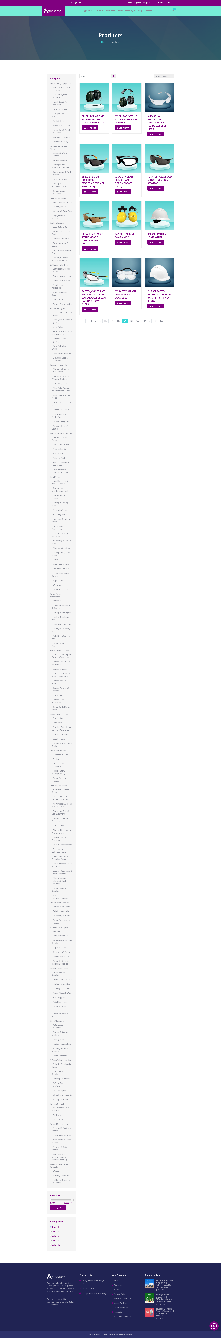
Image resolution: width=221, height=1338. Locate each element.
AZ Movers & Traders (123, 1334)
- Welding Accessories (61, 1175)
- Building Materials (60, 911)
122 (137, 321)
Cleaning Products (58, 198)
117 (105, 321)
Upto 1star (56, 1245)
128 (155, 321)
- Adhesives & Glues (60, 754)
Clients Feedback (121, 1307)
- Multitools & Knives (61, 548)
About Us (118, 1285)
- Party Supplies (58, 997)
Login (129, 2)
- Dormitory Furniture (61, 915)
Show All (55, 1227)
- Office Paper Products (62, 1095)
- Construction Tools (61, 906)
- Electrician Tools (59, 510)
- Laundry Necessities (61, 988)
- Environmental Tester (62, 1135)
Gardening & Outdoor (59, 365)
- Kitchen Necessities (61, 984)
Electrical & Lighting (58, 308)
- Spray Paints (58, 453)
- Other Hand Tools (60, 589)
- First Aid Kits (58, 121)
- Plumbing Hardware (61, 280)
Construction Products (60, 902)
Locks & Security (57, 223)
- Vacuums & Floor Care (62, 211)
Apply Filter (58, 1208)
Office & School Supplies (60, 1060)
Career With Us (120, 1303)
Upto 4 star (56, 1231)
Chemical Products (58, 750)
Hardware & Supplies (59, 927)
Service (97, 10)
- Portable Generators (61, 1044)
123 (144, 321)
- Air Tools (56, 1115)
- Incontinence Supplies (62, 979)
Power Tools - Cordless (60, 714)
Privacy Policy (119, 1294)
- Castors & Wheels (60, 179)
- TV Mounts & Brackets (62, 952)
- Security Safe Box (60, 227)
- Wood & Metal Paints (61, 444)
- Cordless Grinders (60, 734)
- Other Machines (59, 1055)
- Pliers (55, 560)
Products (110, 10)
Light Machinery (57, 1021)
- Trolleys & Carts (59, 160)
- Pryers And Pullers (60, 564)
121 (131, 321)
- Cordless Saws (58, 739)
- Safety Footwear (59, 109)
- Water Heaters (59, 299)
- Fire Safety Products (61, 137)
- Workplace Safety (60, 142)
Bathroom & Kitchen (59, 265)
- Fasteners (56, 931)
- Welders (56, 1171)
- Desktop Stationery (61, 1078)
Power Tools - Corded (59, 650)
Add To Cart (91, 128)
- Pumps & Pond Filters (61, 410)
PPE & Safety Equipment (60, 83)
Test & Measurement (59, 1124)
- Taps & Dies (57, 580)
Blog (140, 10)
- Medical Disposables (61, 125)
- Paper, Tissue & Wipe (61, 993)
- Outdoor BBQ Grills (61, 421)
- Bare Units (57, 722)
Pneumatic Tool (57, 1104)
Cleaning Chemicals (58, 785)
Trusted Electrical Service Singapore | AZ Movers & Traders (165, 1312)
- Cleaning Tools (59, 206)
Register (137, 2)
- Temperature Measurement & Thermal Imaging (59, 1157)
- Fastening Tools (59, 514)
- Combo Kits (57, 718)
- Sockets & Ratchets (60, 569)
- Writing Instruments (61, 1099)
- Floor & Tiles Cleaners (62, 844)
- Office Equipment (60, 1090)
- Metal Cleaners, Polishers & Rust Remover (59, 881)
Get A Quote (164, 2)
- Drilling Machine (59, 1039)
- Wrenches (57, 585)
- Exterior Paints (59, 449)
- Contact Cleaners (60, 825)
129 (161, 321)
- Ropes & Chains (59, 947)
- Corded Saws (58, 695)
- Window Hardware (60, 956)
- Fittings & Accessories (62, 304)
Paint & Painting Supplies (61, 433)
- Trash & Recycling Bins (62, 202)
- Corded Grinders (59, 669)
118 (111, 321)
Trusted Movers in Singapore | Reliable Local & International (164, 1283)
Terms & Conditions (122, 1298)
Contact (148, 10)
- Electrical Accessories (61, 353)
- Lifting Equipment (60, 936)
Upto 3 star (56, 1236)
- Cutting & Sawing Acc (61, 612)
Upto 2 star (56, 1240)
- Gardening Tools (59, 383)
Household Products (59, 968)
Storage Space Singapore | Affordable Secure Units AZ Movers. (164, 1298)
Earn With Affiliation (122, 1316)
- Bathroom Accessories (62, 276)
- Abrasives (56, 600)
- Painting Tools (59, 458)
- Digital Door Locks (60, 238)
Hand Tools (55, 477)
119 (118, 321)
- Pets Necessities (59, 1002)
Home (89, 10)
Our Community (125, 10)
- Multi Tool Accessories (62, 624)
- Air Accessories (59, 1119)
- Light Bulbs (57, 327)
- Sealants (56, 759)
